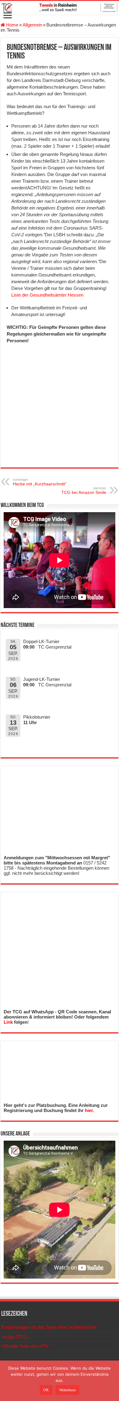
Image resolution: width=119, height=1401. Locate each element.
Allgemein (32, 24)
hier (89, 1110)
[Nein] (111, 1381)
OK (46, 1390)
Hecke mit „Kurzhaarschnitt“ (40, 482)
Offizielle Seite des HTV (25, 1346)
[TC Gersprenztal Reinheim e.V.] (59, 8)
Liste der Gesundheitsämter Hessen (47, 294)
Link (8, 1022)
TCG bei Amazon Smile (83, 490)
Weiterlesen (67, 1390)
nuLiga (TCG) (14, 1336)
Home (11, 24)
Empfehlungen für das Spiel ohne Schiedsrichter (49, 1327)
